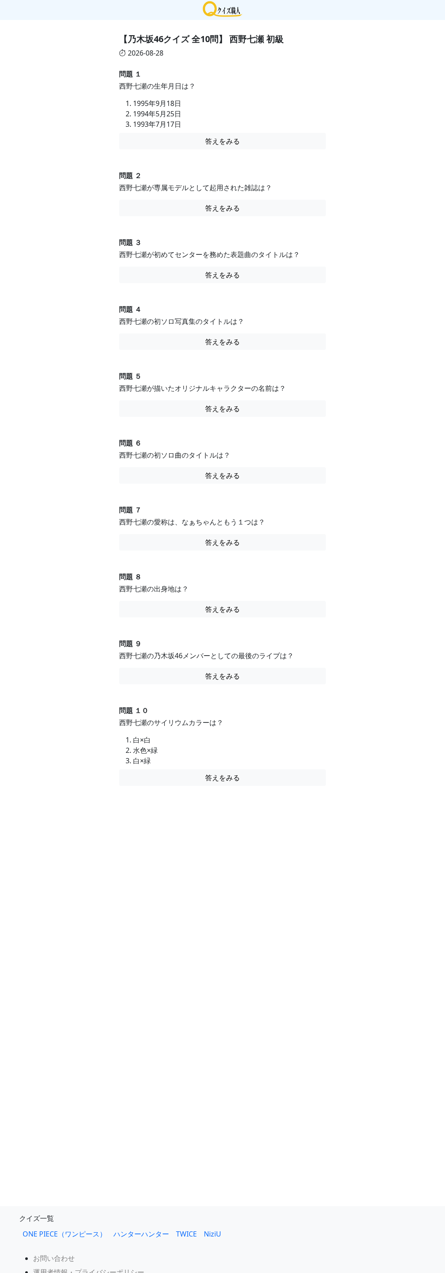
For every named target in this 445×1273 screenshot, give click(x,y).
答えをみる (222, 141)
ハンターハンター (141, 1234)
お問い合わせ (54, 1258)
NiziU (216, 1234)
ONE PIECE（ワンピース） (64, 1234)
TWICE (186, 1234)
